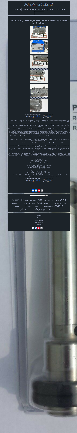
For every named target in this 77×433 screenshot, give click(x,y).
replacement (20, 203)
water (39, 202)
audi (26, 200)
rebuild (24, 206)
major (17, 206)
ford (34, 200)
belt (49, 210)
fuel (49, 200)
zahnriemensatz (48, 206)
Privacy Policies (39, 220)
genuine (64, 203)
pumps (51, 203)
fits (22, 199)
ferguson (27, 203)
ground (53, 200)
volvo (29, 206)
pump (63, 199)
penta (58, 209)
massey (46, 203)
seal (55, 203)
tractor (57, 200)
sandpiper (53, 209)
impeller (33, 203)
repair (58, 205)
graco (14, 203)
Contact (39, 217)
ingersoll (15, 200)
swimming (32, 209)
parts (36, 206)
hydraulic (23, 209)
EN (38, 224)
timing (41, 206)
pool (31, 200)
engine (59, 203)
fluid (44, 200)
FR (40, 224)
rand (40, 200)
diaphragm (40, 209)
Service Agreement (39, 222)
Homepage (39, 215)
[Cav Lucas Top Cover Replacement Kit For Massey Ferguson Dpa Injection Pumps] (39, 32)
